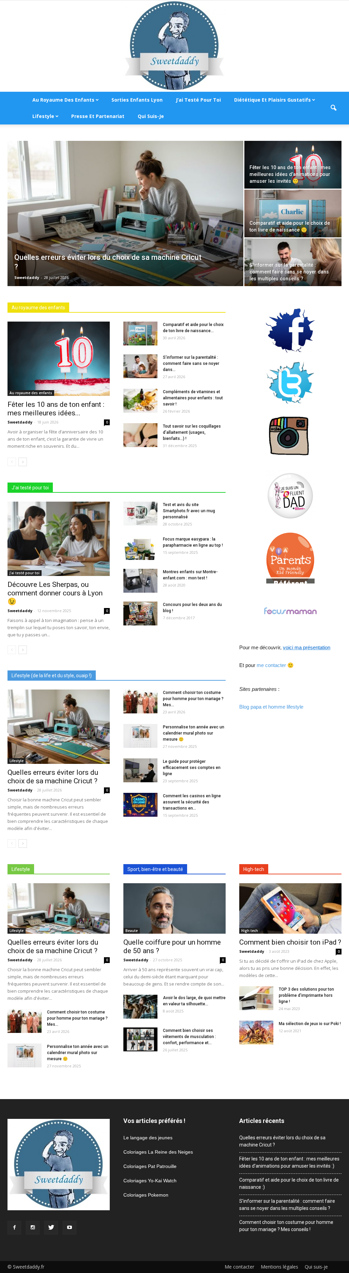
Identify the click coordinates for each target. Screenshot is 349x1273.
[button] (333, 108)
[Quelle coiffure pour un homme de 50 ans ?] (174, 908)
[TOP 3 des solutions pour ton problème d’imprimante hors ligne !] (256, 998)
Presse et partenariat (97, 116)
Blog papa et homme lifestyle (271, 707)
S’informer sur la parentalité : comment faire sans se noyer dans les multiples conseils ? (287, 1204)
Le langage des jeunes (147, 1137)
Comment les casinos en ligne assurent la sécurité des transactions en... (192, 802)
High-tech (253, 869)
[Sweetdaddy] (174, 46)
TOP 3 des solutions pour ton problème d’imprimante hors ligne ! (306, 995)
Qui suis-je (151, 116)
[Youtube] (69, 1227)
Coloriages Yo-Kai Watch (150, 1180)
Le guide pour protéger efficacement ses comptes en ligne (192, 767)
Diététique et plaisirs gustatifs (272, 100)
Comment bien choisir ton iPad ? (290, 942)
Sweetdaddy (26, 277)
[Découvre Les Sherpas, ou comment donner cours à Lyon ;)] (58, 539)
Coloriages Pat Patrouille (150, 1166)
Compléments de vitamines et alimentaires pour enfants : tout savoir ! (193, 397)
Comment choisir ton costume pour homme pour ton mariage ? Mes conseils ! (286, 1225)
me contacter (271, 665)
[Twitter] (51, 1227)
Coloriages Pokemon (145, 1195)
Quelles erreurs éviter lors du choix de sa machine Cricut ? (52, 776)
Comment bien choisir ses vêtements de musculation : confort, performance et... (189, 1036)
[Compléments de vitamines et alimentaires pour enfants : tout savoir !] (140, 401)
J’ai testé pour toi (198, 100)
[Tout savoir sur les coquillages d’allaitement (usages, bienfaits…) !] (140, 435)
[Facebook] (14, 1227)
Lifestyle (43, 116)
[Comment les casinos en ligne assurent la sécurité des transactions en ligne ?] (140, 805)
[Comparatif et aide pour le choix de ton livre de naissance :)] (293, 214)
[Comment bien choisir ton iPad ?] (290, 908)
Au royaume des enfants (63, 100)
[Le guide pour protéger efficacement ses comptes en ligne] (140, 770)
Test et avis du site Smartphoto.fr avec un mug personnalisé (189, 510)
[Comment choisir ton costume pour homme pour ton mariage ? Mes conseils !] (140, 701)
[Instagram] (33, 1227)
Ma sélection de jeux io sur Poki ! (310, 1023)
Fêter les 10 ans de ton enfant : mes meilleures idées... (55, 408)
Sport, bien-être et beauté (155, 869)
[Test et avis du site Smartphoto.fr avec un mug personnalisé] (140, 514)
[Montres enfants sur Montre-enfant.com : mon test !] (140, 581)
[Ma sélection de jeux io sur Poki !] (256, 1033)
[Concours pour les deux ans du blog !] (140, 613)
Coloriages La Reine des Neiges (158, 1152)
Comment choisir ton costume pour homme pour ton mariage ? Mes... (193, 698)
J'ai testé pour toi (30, 487)
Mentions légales (279, 1267)
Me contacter (239, 1267)
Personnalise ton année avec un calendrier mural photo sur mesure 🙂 (193, 733)
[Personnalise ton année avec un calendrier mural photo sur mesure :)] (140, 736)
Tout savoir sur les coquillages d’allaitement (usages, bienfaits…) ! (192, 432)
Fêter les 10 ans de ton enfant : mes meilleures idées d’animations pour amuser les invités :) (289, 1162)
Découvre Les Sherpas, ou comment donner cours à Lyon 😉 (55, 593)
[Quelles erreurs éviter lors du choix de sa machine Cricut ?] (125, 218)
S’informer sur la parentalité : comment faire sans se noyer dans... (191, 363)
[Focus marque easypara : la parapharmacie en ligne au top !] (140, 548)
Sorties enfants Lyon (137, 100)
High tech (249, 930)
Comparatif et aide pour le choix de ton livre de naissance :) (289, 1183)
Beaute (131, 930)
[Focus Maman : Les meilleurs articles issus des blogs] (290, 610)
